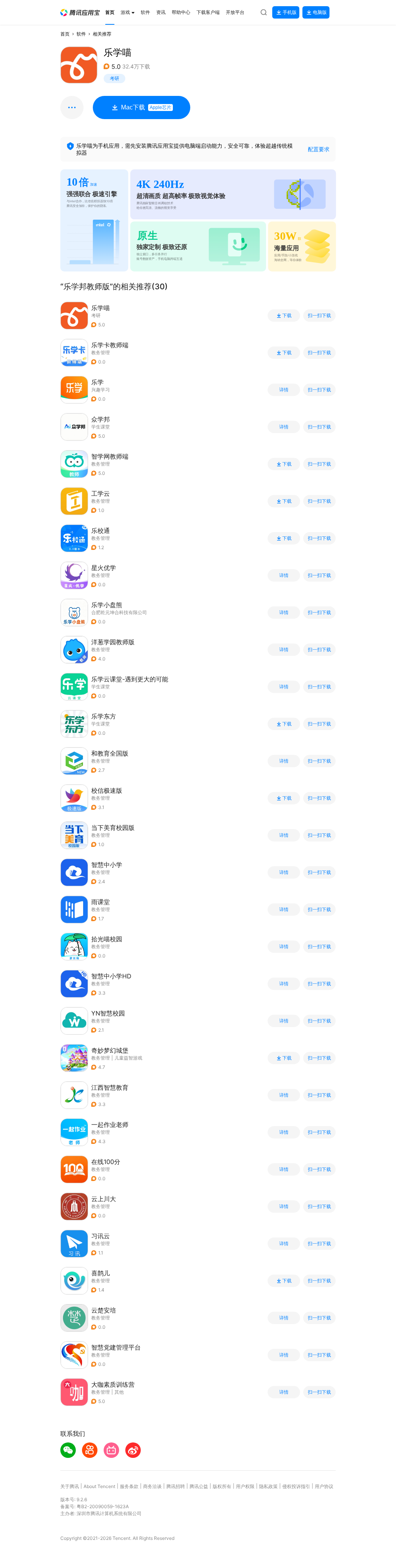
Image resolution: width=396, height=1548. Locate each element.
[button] (80, 12)
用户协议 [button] (324, 1486)
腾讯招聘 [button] (175, 1486)
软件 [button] (81, 34)
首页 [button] (65, 34)
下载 (287, 315)
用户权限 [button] (245, 1486)
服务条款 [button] (129, 1486)
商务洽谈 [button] (152, 1486)
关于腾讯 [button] (69, 1486)
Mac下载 (146, 107)
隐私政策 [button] (268, 1486)
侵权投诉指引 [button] (296, 1486)
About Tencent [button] (99, 1486)
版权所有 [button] (222, 1486)
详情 (283, 390)
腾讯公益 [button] (198, 1486)
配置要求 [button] (318, 149)
